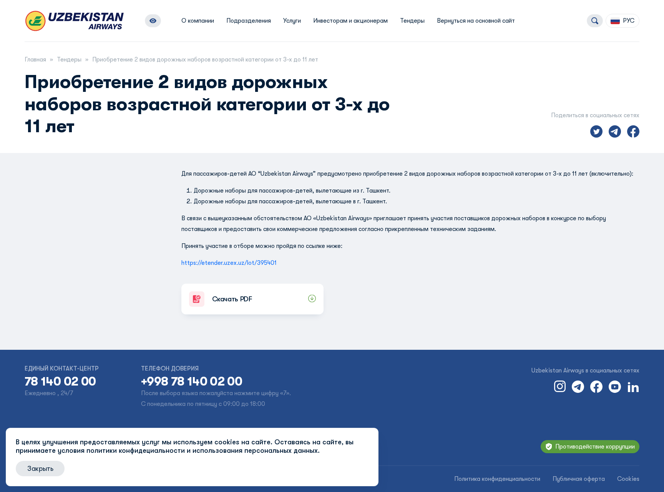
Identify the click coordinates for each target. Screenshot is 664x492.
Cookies (628, 478)
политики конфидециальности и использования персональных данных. (203, 450)
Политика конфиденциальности (497, 478)
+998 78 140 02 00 (191, 382)
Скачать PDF (232, 299)
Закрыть (40, 468)
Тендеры (412, 20)
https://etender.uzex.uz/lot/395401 (229, 262)
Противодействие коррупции (595, 446)
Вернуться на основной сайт (476, 20)
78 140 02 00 (60, 382)
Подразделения (248, 20)
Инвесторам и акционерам (350, 20)
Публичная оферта (579, 478)
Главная (35, 59)
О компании (197, 20)
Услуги (292, 20)
